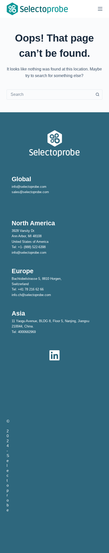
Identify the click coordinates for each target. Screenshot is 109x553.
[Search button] (97, 94)
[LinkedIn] (54, 355)
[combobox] (50, 94)
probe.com (41, 192)
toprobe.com (37, 187)
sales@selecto (22, 192)
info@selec (20, 187)
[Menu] (100, 9)
